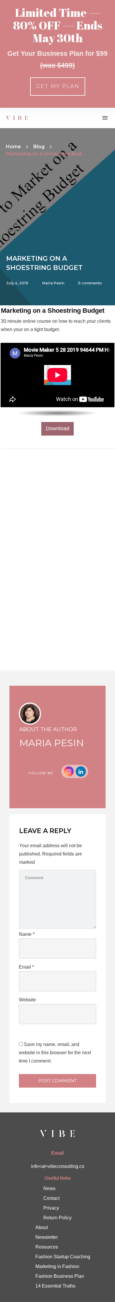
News (49, 1188)
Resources (46, 1246)
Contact (51, 1198)
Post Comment (57, 1080)
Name (26, 934)
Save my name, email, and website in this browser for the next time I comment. (55, 1052)
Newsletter (46, 1237)
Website (27, 999)
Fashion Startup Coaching (62, 1256)
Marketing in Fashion (57, 1266)
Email (26, 966)
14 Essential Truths (55, 1285)
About (41, 1227)
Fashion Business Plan (59, 1276)
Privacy (51, 1207)
